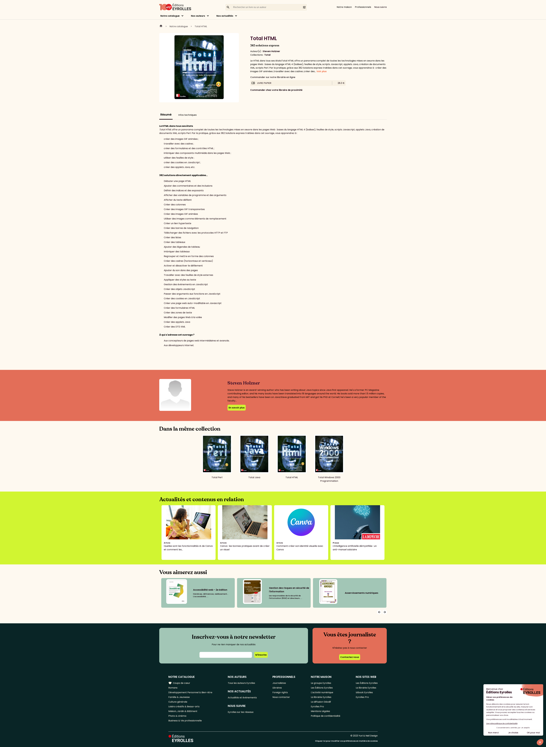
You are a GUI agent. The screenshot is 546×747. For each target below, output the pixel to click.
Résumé (165, 115)
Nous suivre (380, 7)
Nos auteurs (198, 16)
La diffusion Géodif (321, 701)
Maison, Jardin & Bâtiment (182, 711)
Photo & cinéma (177, 716)
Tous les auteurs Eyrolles (241, 683)
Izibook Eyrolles (364, 692)
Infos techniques (187, 115)
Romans (172, 687)
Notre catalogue (170, 16)
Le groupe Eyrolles (321, 683)
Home (161, 26)
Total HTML (201, 26)
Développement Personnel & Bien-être (190, 692)
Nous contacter (281, 697)
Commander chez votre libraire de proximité (276, 90)
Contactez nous (349, 657)
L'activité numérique (322, 692)
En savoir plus (237, 407)
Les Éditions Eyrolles (322, 687)
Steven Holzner (271, 51)
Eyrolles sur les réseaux (241, 712)
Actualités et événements (242, 697)
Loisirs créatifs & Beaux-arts (183, 706)
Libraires (277, 687)
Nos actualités (224, 16)
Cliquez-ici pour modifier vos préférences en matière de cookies (346, 741)
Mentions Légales (320, 711)
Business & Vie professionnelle (185, 720)
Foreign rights (280, 692)
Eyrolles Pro (317, 706)
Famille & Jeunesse (179, 697)
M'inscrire (261, 654)
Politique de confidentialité (325, 716)
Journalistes (279, 683)
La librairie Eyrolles (321, 697)
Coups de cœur (179, 683)
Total (267, 54)
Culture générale (177, 701)
